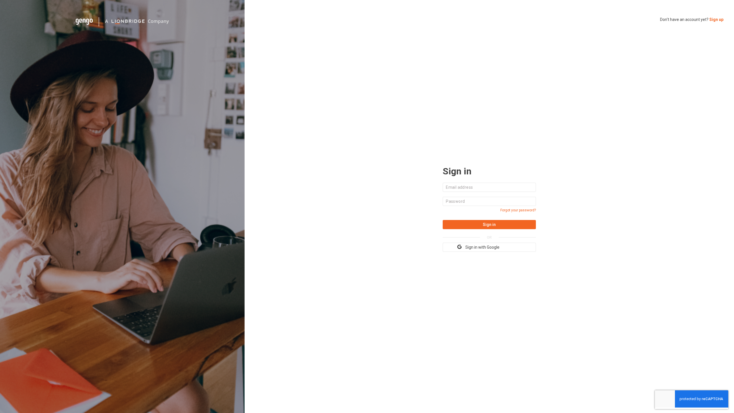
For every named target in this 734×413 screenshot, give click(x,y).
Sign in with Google (482, 247)
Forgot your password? (518, 210)
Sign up (716, 19)
